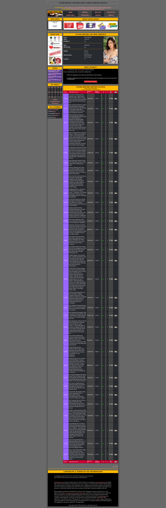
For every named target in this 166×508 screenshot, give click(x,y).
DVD (55, 111)
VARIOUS (55, 99)
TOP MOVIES (85, 15)
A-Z (55, 117)
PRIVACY (111, 15)
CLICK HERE (81, 69)
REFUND (97, 15)
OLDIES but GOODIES (53, 109)
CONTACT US (111, 12)
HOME (70, 12)
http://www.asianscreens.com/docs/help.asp (73, 493)
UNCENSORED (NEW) (55, 101)
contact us (98, 499)
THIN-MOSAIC (55, 103)
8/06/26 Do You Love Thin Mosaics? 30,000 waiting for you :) (87, 9)
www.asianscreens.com (101, 482)
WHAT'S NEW (70, 15)
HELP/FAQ (98, 12)
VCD (59, 113)
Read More (56, 71)
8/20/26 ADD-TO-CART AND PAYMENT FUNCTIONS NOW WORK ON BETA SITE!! (87, 7)
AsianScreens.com (59, 482)
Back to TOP (115, 466)
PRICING (85, 12)
